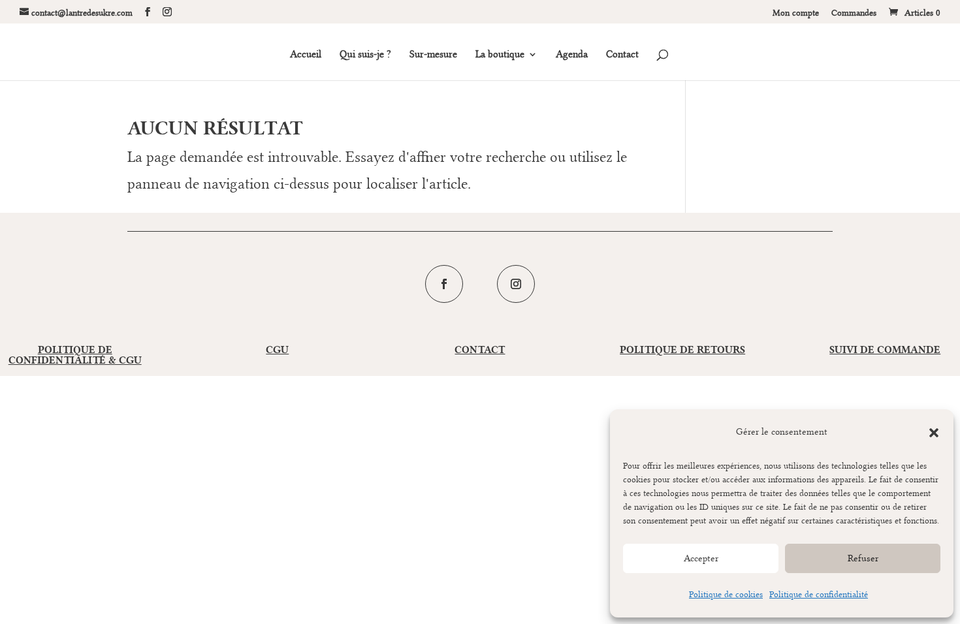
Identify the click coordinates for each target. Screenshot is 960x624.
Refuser (863, 558)
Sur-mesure (433, 55)
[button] (933, 432)
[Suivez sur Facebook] (444, 284)
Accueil (305, 55)
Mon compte (796, 13)
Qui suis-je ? (365, 55)
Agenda (572, 55)
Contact (622, 55)
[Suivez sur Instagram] (516, 284)
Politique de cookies (726, 594)
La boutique (499, 55)
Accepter (701, 558)
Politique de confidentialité (818, 594)
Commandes (853, 13)
